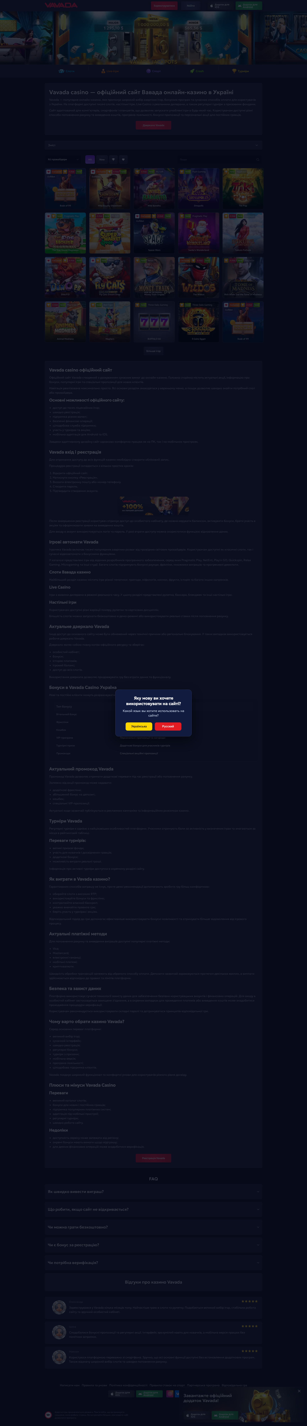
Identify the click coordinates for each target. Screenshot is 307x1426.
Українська (139, 726)
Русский (168, 726)
